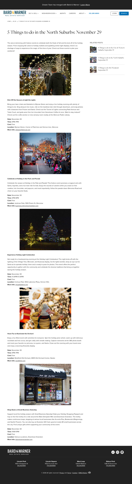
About (81, 13)
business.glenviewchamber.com (26, 206)
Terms (69, 473)
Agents (63, 13)
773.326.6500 (51, 466)
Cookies (74, 473)
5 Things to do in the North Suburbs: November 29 (34, 21)
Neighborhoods (48, 13)
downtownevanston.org (23, 439)
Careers (72, 13)
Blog (14, 21)
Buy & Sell (33, 13)
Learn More (85, 4)
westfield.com (20, 361)
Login (114, 13)
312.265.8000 (94, 13)
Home (9, 21)
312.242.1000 (21, 466)
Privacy (62, 473)
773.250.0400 (110, 466)
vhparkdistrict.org (21, 284)
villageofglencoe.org (22, 130)
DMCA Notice (83, 473)
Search (124, 13)
